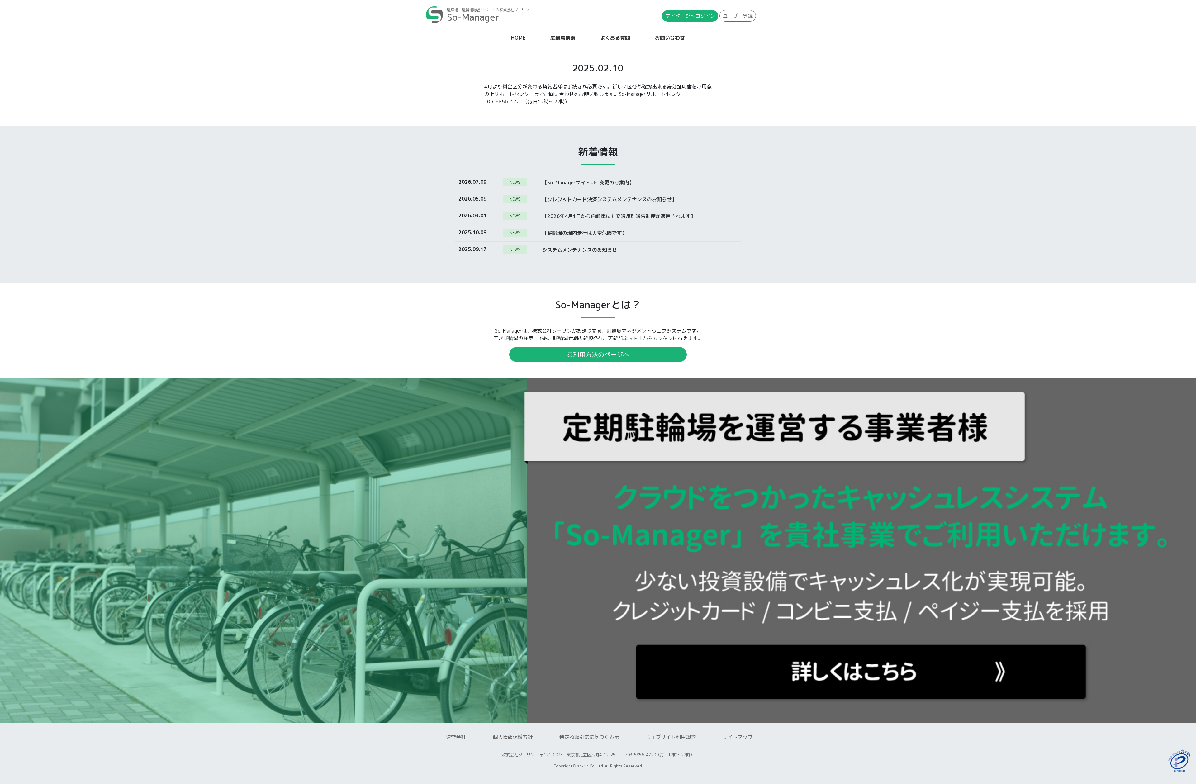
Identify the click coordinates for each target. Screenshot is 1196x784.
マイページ (690, 15)
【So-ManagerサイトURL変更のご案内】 (588, 182)
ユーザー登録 (738, 15)
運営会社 (456, 737)
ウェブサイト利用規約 (671, 737)
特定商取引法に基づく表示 (589, 737)
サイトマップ (737, 737)
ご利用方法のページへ (598, 354)
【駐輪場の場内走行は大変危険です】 (584, 232)
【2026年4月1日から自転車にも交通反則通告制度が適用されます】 (618, 215)
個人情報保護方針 (513, 737)
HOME (519, 37)
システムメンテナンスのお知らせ (579, 249)
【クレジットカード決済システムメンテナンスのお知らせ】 (609, 199)
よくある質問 (615, 37)
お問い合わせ (670, 37)
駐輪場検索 (562, 37)
